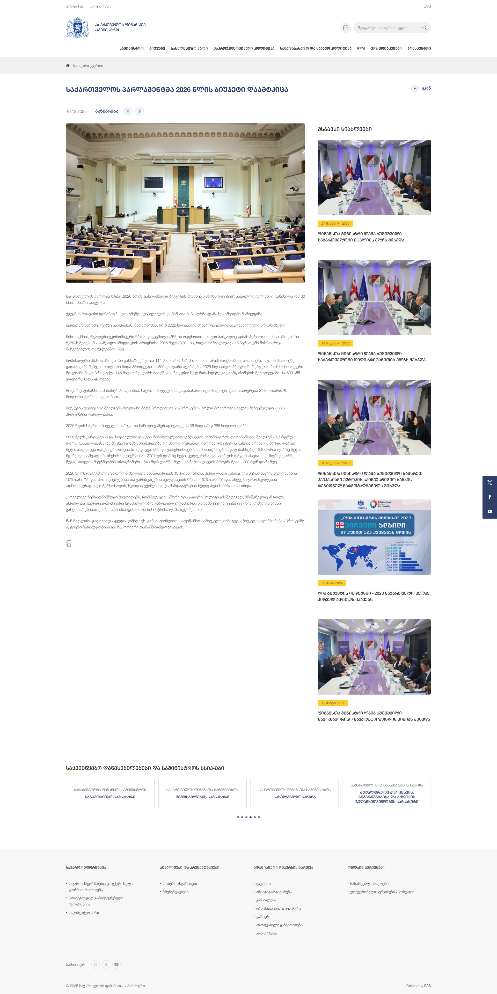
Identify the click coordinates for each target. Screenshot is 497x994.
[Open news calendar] (345, 28)
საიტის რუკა (100, 6)
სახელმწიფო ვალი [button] (189, 48)
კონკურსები (266, 933)
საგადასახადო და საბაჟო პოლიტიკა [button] (316, 48)
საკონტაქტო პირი (84, 912)
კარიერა (263, 916)
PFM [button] (361, 48)
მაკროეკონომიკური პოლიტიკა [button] (244, 48)
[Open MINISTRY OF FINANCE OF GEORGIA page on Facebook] (490, 497)
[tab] (238, 817)
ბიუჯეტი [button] (157, 48)
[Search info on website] (424, 28)
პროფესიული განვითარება (279, 925)
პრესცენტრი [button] (419, 48)
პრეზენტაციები (175, 891)
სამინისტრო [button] (132, 48)
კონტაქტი (74, 6)
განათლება (266, 900)
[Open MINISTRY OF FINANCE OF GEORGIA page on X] (490, 483)
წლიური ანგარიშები (180, 883)
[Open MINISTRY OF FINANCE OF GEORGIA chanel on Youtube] (490, 511)
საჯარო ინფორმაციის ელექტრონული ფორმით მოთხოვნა (101, 886)
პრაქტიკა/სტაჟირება (274, 891)
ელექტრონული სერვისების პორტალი (382, 891)
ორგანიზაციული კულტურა (278, 908)
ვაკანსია (263, 883)
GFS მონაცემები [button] (386, 48)
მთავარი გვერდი (88, 65)
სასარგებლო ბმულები (369, 883)
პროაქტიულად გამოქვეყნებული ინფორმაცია (96, 901)
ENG (427, 6)
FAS (427, 985)
